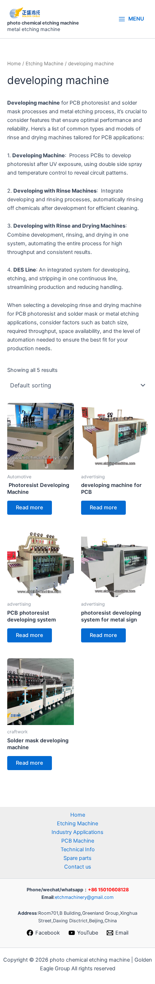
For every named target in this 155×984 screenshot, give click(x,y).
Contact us (77, 867)
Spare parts (77, 858)
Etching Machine (44, 63)
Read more (29, 507)
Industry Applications (77, 832)
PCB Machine (77, 841)
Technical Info (78, 849)
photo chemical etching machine (43, 23)
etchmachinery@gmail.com (84, 897)
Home (14, 63)
